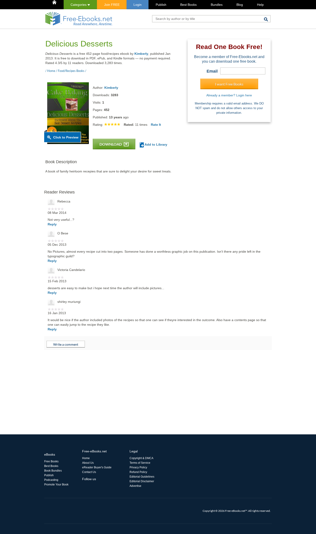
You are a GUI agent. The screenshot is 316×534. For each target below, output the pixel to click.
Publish (161, 4)
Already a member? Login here (229, 95)
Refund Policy (138, 472)
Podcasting (51, 480)
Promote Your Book (56, 484)
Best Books (188, 4)
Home (86, 458)
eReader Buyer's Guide (97, 467)
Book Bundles (53, 470)
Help (260, 4)
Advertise (135, 486)
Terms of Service (140, 462)
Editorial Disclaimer (142, 481)
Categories (79, 4)
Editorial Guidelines (142, 476)
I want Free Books (229, 84)
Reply (52, 224)
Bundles (217, 4)
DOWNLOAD (111, 144)
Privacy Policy (138, 467)
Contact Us (89, 472)
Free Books (51, 461)
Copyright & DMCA (141, 458)
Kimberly (141, 53)
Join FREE (112, 4)
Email (212, 71)
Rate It (156, 124)
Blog (239, 4)
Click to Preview (65, 137)
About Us (88, 462)
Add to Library (155, 144)
